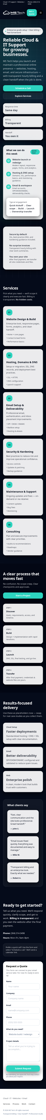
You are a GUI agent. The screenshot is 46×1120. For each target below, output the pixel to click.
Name (8, 981)
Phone (9, 1017)
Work (24, 1104)
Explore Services (23, 96)
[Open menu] (40, 12)
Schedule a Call (23, 88)
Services (6, 1104)
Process (16, 1104)
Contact (32, 1104)
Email (8, 1005)
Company (10, 993)
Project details (12, 1041)
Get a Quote (31, 12)
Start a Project (23, 595)
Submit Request (23, 1068)
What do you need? (14, 1029)
